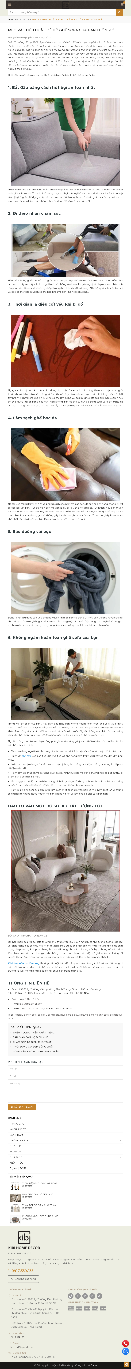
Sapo (94, 1365)
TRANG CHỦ (17, 1123)
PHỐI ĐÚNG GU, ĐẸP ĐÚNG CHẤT (33, 1046)
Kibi (39, 967)
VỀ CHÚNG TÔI (18, 1129)
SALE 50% (15, 1151)
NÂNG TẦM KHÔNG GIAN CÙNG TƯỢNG (36, 1051)
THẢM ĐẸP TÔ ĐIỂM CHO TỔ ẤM (32, 1042)
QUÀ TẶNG (16, 1157)
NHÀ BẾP (15, 1146)
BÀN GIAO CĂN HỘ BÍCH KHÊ (30, 1037)
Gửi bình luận (23, 1106)
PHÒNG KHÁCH (19, 1140)
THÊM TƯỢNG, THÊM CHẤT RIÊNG (34, 1032)
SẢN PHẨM (16, 1135)
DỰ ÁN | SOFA (18, 1168)
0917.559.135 (32, 999)
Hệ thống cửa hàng (24, 1278)
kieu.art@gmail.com (31, 1004)
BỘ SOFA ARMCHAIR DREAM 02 (27, 935)
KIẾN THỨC (16, 1162)
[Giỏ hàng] (122, 5)
